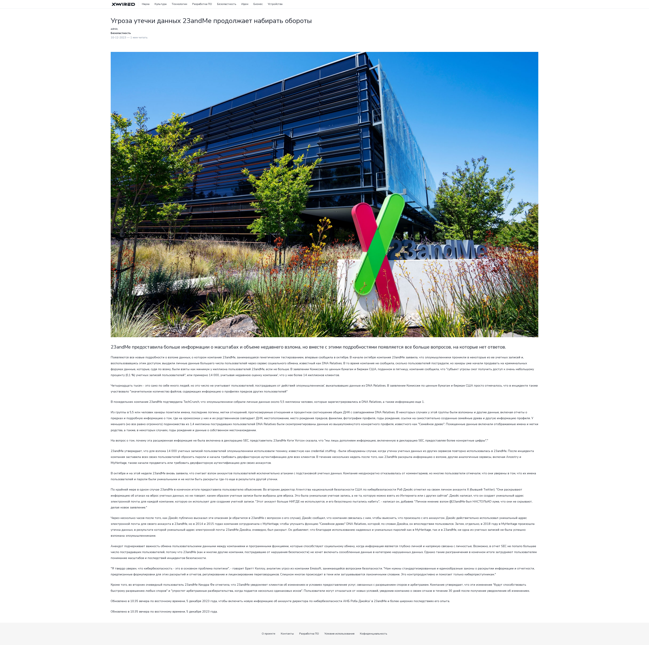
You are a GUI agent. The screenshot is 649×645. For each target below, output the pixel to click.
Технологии (179, 4)
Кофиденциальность (373, 634)
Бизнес (258, 4)
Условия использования (339, 634)
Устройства (275, 4)
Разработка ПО (202, 4)
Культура (160, 4)
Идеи (244, 4)
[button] (535, 4)
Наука (145, 4)
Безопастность (226, 4)
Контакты (287, 634)
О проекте (268, 634)
